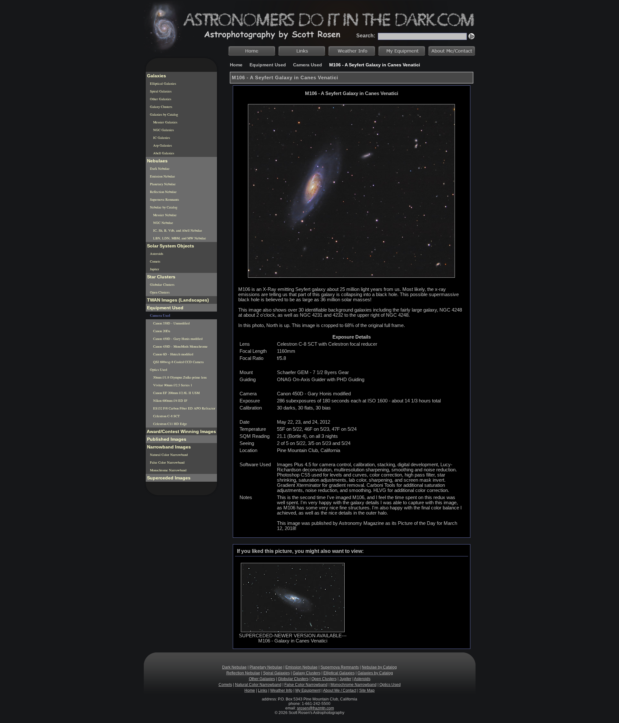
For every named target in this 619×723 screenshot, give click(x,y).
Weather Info (281, 690)
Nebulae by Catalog (163, 207)
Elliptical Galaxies (162, 83)
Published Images (166, 439)
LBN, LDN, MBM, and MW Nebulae (179, 238)
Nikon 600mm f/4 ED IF (169, 400)
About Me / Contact (339, 690)
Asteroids (156, 253)
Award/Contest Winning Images (181, 431)
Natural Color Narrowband (168, 454)
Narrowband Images (168, 446)
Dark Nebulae (159, 168)
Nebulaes (157, 160)
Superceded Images (168, 477)
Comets (154, 261)
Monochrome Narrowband (167, 470)
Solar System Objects (170, 245)
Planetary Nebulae (162, 184)
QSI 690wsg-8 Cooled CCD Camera (178, 362)
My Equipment (307, 690)
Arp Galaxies (162, 145)
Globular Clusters (161, 284)
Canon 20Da (161, 331)
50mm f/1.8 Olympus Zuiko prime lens (179, 377)
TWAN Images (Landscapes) (177, 300)
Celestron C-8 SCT (166, 416)
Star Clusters (160, 276)
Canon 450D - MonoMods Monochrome (180, 346)
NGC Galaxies (163, 130)
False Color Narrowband (166, 462)
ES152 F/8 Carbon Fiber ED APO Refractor (183, 408)
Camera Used (307, 64)
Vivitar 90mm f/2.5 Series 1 (172, 385)
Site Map (367, 690)
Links (262, 690)
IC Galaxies (161, 137)
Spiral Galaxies (160, 91)
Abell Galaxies (163, 153)
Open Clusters (159, 292)
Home (236, 64)
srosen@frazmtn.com (315, 708)
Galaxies (156, 75)
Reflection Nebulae (163, 191)
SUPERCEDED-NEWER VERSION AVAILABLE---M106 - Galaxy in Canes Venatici (293, 638)
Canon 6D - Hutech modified (172, 354)
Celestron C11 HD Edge (169, 423)
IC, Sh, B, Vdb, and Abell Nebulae (177, 230)
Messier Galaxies (164, 122)
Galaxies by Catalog (163, 114)
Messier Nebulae (164, 215)
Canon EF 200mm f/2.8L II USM (176, 392)
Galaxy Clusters (160, 106)
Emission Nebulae (162, 176)
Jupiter (154, 269)
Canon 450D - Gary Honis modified (177, 338)
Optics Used (158, 369)
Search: (365, 35)
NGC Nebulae (162, 222)
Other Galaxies (160, 99)
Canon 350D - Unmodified (171, 323)
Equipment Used (268, 64)
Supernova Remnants (164, 199)
